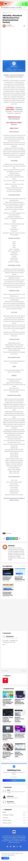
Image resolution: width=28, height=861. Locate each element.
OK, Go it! (5, 858)
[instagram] (17, 846)
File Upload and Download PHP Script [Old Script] (8, 594)
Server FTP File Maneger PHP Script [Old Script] (20, 578)
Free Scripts (9, 12)
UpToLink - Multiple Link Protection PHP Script (19, 754)
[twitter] (10, 846)
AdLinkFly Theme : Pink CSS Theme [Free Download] (20, 735)
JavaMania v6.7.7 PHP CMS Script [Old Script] (7, 578)
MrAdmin (11, 545)
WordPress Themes (14, 823)
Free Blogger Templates (14, 815)
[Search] (26, 4)
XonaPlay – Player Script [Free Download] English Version (8, 719)
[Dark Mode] (23, 4)
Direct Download (14, 119)
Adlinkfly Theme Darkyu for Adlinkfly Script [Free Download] (19, 701)
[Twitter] (10, 538)
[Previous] (24, 7)
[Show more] (19, 538)
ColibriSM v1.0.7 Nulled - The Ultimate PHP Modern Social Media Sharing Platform (13, 7)
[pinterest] (20, 846)
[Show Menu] (2, 4)
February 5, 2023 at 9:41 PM (11, 638)
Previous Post (5, 670)
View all (23, 566)
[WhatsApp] (13, 538)
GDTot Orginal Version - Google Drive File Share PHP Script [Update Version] (8, 736)
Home (4, 12)
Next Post (23, 670)
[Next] (26, 7)
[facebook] (7, 846)
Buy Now (14, 124)
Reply (4, 644)
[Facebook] (7, 538)
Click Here (18, 107)
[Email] (16, 538)
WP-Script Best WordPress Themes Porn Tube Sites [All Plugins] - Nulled (8, 754)
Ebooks (14, 812)
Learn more (10, 855)
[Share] (24, 26)
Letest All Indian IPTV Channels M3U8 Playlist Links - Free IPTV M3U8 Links (8, 702)
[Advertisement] (14, 45)
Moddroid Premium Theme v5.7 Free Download (19, 719)
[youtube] (14, 846)
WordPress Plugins (14, 820)
